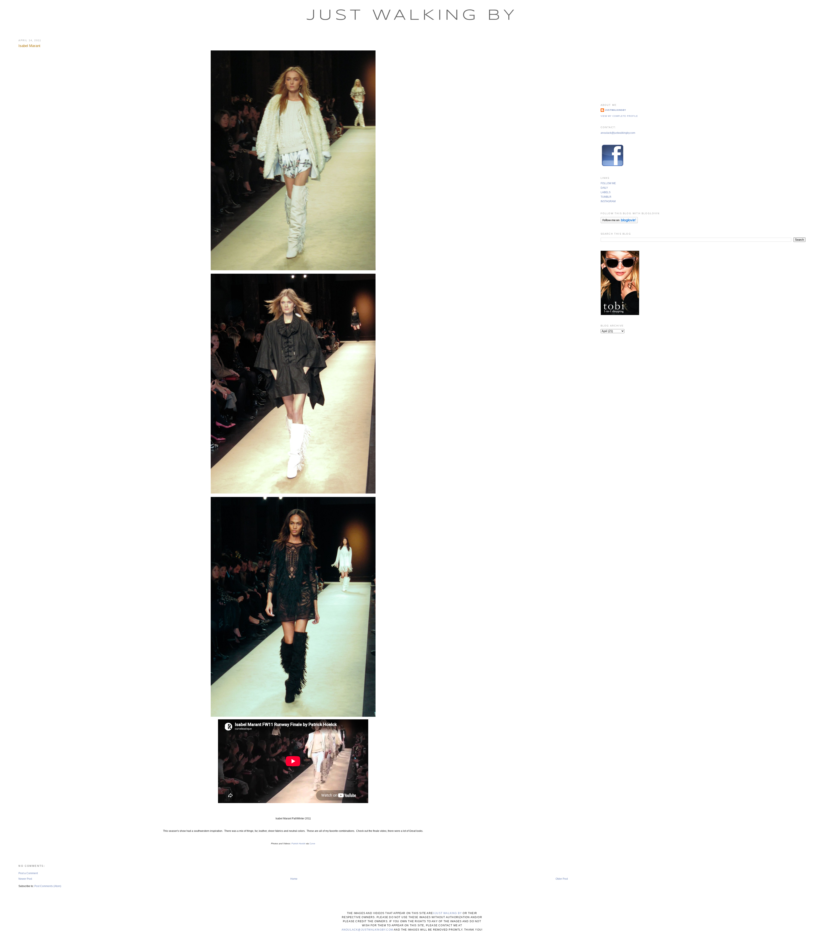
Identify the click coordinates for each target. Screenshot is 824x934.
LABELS (605, 192)
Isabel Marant (29, 46)
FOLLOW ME (608, 183)
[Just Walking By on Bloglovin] (619, 222)
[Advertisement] (703, 65)
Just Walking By (412, 15)
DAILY (604, 187)
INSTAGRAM (608, 201)
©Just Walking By (447, 913)
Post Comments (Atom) (47, 886)
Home (293, 878)
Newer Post (25, 878)
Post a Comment (28, 873)
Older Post (562, 878)
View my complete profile (619, 116)
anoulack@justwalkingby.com (618, 132)
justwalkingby (615, 110)
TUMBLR (606, 196)
